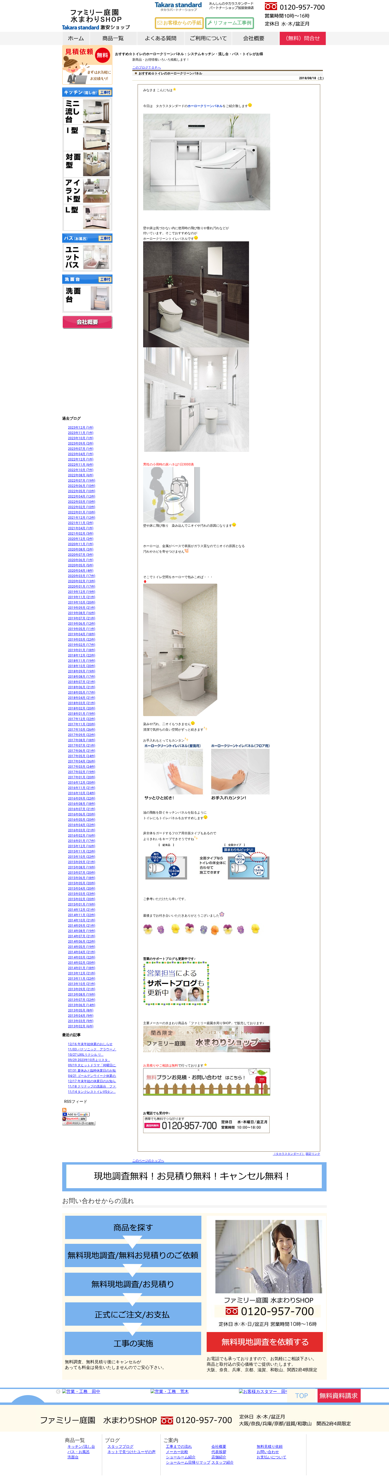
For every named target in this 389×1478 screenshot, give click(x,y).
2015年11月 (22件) (81, 851)
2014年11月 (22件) (81, 915)
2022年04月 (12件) (81, 496)
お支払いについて (271, 1457)
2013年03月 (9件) (80, 1021)
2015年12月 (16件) (81, 846)
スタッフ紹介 (222, 1462)
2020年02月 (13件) (81, 581)
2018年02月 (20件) (81, 708)
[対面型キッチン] (87, 164)
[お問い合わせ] (303, 38)
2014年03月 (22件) (81, 957)
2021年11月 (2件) (80, 523)
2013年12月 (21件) (81, 973)
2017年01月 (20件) (81, 777)
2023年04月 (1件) (80, 454)
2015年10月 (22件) (81, 857)
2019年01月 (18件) (81, 650)
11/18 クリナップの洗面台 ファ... (93, 1086)
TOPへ (301, 1395)
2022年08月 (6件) (80, 475)
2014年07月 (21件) (81, 936)
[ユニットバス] (87, 257)
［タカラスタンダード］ (289, 1154)
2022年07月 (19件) (81, 480)
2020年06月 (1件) (80, 560)
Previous (58, 1392)
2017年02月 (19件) (81, 772)
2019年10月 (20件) (81, 602)
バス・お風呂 (78, 1452)
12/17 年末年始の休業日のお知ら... (93, 1081)
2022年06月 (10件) (81, 486)
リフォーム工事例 (231, 22)
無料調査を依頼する (265, 1342)
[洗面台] (87, 298)
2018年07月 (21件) (81, 682)
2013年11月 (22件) (81, 978)
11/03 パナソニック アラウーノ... (93, 1049)
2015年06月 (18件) (81, 878)
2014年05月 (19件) (81, 947)
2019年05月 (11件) (81, 629)
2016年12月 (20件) (81, 782)
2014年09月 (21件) (81, 925)
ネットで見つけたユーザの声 (131, 1452)
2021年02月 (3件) (80, 533)
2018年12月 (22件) (81, 655)
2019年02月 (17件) (81, 645)
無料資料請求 (339, 1395)
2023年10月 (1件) (80, 438)
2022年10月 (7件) (80, 470)
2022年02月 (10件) (81, 507)
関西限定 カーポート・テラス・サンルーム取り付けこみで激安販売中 (87, 371)
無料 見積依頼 (87, 65)
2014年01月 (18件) (81, 968)
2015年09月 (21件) (81, 862)
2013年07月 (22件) (81, 1000)
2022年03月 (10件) (81, 502)
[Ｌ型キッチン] (87, 217)
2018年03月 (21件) (81, 703)
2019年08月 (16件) (81, 613)
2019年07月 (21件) (81, 618)
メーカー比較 (177, 1452)
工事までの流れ (179, 1446)
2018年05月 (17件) (81, 692)
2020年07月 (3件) (80, 555)
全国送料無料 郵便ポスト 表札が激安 (87, 344)
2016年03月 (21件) (81, 830)
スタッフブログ (120, 1446)
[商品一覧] (113, 38)
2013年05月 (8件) (80, 1010)
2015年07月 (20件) (81, 873)
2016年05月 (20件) (81, 820)
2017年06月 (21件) (81, 751)
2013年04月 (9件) (80, 1016)
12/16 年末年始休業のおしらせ (90, 1044)
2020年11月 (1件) (80, 544)
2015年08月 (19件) (81, 867)
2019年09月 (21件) (81, 608)
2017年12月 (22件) (81, 719)
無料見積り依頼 (270, 1446)
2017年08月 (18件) (81, 740)
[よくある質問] (161, 38)
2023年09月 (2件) (80, 443)
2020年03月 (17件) (81, 576)
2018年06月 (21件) (81, 687)
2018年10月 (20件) (81, 666)
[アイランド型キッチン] (87, 190)
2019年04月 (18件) (81, 634)
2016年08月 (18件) (81, 804)
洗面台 (73, 1457)
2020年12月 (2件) (80, 539)
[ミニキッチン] (87, 111)
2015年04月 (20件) (81, 888)
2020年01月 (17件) (81, 586)
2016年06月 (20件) (81, 814)
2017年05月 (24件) (81, 756)
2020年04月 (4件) (80, 570)
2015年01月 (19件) (81, 904)
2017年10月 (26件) (81, 729)
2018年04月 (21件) (81, 698)
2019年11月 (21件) (81, 597)
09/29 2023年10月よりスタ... (89, 1060)
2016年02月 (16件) (81, 835)
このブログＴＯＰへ (146, 67)
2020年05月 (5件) (80, 565)
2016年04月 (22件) (81, 825)
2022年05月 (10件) (81, 491)
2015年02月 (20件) (81, 899)
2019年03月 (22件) (81, 639)
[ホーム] (76, 38)
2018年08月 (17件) (81, 676)
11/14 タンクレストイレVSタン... (92, 1092)
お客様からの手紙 (181, 22)
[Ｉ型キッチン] (87, 138)
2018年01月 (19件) (81, 714)
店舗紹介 (218, 1457)
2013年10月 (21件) (81, 984)
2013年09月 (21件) (81, 989)
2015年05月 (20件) (81, 883)
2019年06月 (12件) (81, 623)
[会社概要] (255, 38)
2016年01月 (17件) (81, 841)
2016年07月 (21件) (81, 809)
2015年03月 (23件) (81, 894)
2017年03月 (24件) (81, 767)
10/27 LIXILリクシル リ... (85, 1055)
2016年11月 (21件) (81, 788)
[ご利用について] (208, 38)
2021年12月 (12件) (81, 518)
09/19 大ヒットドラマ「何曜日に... (93, 1065)
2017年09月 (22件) (81, 735)
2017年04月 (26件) (81, 761)
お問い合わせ (268, 1452)
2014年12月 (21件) (81, 910)
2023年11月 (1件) (80, 433)
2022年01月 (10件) (81, 512)
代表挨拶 (218, 1452)
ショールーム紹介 (181, 1457)
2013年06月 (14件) (81, 1005)
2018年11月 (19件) (81, 661)
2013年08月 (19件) (81, 994)
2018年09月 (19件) (81, 671)
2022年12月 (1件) (80, 459)
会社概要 (87, 322)
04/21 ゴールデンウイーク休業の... (93, 1076)
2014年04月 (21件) (81, 952)
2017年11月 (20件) (81, 724)
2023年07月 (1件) (80, 449)
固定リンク (313, 1154)
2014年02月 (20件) (81, 963)
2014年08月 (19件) (81, 931)
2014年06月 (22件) (81, 941)
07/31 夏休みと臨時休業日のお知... (93, 1070)
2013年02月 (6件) (80, 1026)
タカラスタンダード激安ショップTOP (112, 16)
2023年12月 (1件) (80, 427)
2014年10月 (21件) (81, 920)
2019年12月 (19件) (81, 592)
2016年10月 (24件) (81, 793)
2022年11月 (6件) (80, 465)
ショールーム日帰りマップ (188, 1462)
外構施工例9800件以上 (87, 399)
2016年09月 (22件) (81, 798)
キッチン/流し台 (81, 1446)
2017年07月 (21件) (81, 745)
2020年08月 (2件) (80, 549)
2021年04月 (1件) (80, 528)
